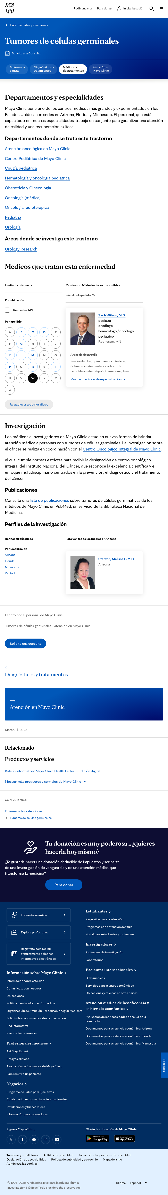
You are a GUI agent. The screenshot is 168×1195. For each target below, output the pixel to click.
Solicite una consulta (25, 643)
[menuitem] (17, 69)
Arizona (10, 555)
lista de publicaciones (49, 500)
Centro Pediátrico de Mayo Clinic (35, 158)
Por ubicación (14, 300)
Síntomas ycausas (17, 68)
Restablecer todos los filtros (29, 404)
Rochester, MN (23, 310)
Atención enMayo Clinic (101, 68)
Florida (10, 561)
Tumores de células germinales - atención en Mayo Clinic (48, 626)
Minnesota (12, 567)
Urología (12, 227)
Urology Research (21, 249)
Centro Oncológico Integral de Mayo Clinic (122, 449)
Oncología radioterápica (27, 207)
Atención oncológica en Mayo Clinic (37, 148)
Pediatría (13, 217)
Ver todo (11, 573)
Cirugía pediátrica (21, 168)
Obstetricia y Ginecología (28, 187)
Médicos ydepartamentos (73, 68)
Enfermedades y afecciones (29, 25)
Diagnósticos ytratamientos (44, 68)
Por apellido (13, 321)
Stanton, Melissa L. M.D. (116, 559)
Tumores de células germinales (62, 40)
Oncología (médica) (23, 197)
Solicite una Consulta (26, 53)
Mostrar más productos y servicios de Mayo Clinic (43, 781)
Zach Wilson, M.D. (112, 315)
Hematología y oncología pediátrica (37, 177)
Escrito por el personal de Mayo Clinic (34, 615)
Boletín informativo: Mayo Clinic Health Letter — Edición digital (52, 771)
